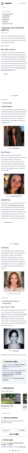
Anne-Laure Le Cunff (7, 23)
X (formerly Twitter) (13, 443)
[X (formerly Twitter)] (10, 450)
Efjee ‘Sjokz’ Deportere (7, 14)
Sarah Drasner (5, 17)
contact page (22, 446)
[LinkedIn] (15, 450)
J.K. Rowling (5, 21)
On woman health (7, 102)
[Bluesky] (12, 450)
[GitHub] (18, 450)
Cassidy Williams (6, 15)
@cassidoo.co (16, 148)
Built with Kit (14, 434)
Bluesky (21, 443)
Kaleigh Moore (5, 19)
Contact (24, 3)
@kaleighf (16, 243)
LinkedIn (3, 444)
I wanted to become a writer (16, 205)
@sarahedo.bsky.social (16, 196)
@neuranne (16, 350)
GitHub (11, 444)
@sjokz (16, 95)
